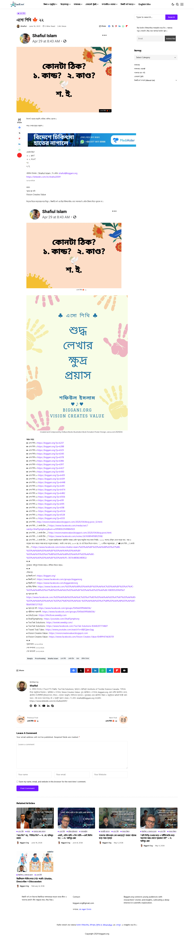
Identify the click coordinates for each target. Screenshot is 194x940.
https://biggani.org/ (46, 575)
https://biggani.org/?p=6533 (51, 518)
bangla (30, 658)
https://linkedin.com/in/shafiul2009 (43, 176)
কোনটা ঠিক (71, 658)
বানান (77, 658)
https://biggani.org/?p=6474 (51, 489)
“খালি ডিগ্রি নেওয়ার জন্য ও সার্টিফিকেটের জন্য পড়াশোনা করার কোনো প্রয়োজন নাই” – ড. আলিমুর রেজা (157, 838)
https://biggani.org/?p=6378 (50, 457)
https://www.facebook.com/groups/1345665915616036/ (64, 608)
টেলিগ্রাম (92, 925)
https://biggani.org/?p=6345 (50, 453)
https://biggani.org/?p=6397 (50, 464)
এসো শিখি (63, 658)
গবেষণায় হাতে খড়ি (139, 73)
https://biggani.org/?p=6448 (51, 482)
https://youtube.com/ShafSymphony (61, 618)
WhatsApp (107, 925)
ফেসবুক (118, 925)
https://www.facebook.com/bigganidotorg (57, 583)
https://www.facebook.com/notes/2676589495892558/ (76, 536)
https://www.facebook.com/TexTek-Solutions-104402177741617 (77, 626)
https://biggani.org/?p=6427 (50, 468)
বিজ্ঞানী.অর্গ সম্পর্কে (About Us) (144, 80)
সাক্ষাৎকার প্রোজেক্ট (139, 69)
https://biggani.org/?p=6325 (50, 450)
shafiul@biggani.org (68, 173)
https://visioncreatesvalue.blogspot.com (68, 633)
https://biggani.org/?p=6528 (51, 514)
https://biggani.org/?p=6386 (50, 461)
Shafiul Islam (53, 658)
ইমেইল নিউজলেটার (82, 925)
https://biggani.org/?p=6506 (51, 496)
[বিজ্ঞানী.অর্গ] (17, 4)
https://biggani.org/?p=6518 (51, 507)
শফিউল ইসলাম (85, 658)
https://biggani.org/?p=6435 (51, 475)
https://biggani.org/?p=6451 (51, 486)
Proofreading (40, 658)
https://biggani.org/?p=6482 (51, 493)
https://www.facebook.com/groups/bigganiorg (59, 579)
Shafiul (23, 26)
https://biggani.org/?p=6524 (51, 511)
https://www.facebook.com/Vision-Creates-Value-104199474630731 (81, 636)
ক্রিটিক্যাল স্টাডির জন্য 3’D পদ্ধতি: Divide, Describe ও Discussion (34, 880)
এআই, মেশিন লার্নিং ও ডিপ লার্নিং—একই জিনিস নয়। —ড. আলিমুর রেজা (75, 837)
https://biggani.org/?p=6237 (50, 443)
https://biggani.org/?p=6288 (50, 446)
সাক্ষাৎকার (137, 65)
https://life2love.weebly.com (53, 615)
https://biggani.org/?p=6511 (51, 500)
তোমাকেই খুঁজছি (138, 76)
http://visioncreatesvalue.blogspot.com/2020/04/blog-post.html (80, 532)
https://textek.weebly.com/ (59, 622)
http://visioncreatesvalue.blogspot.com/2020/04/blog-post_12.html (69, 522)
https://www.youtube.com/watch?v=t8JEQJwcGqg (70, 629)
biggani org (24, 843)
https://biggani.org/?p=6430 (50, 471)
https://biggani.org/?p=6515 (51, 504)
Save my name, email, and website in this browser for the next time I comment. (52, 782)
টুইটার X (99, 925)
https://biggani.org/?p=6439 (51, 478)
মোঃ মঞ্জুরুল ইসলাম (85, 909)
